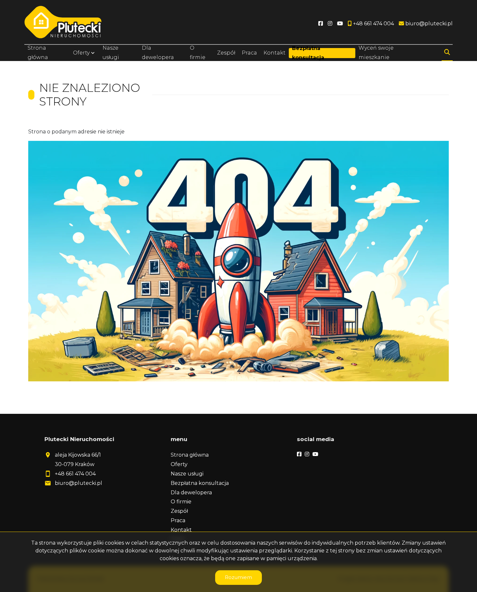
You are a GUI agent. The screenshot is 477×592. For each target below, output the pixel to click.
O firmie (197, 52)
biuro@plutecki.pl (78, 483)
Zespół (226, 53)
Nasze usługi (111, 52)
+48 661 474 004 (75, 474)
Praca (249, 53)
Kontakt (274, 53)
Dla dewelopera (158, 52)
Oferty (81, 53)
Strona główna (38, 52)
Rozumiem (238, 577)
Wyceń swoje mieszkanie (376, 52)
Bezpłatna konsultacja (308, 53)
